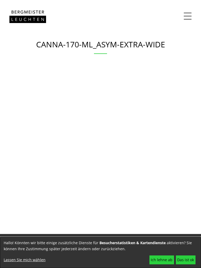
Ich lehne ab (161, 259)
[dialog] (100, 252)
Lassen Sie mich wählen (25, 259)
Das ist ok (185, 259)
